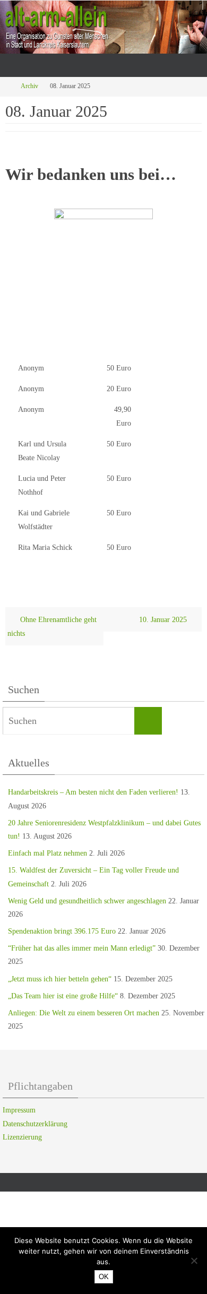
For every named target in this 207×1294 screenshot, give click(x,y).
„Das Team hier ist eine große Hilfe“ (63, 996)
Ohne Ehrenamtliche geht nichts (52, 626)
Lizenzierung (22, 1137)
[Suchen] (148, 721)
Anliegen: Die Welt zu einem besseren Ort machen (83, 1013)
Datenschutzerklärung (35, 1124)
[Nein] (193, 1260)
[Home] (7, 86)
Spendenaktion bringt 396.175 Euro (62, 931)
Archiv (29, 86)
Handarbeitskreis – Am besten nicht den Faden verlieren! (93, 792)
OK (104, 1277)
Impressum (19, 1110)
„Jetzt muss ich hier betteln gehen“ (59, 979)
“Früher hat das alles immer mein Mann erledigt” (82, 948)
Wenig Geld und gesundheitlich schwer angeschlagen (87, 901)
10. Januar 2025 (164, 619)
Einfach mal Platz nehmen (47, 853)
